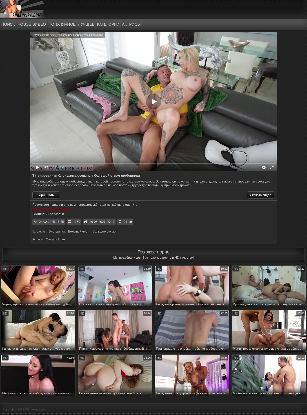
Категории (108, 24)
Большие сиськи (104, 231)
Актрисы (131, 24)
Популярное (62, 24)
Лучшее (86, 24)
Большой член (78, 231)
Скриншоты (46, 195)
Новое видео (32, 24)
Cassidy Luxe (55, 239)
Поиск (8, 24)
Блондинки (57, 231)
